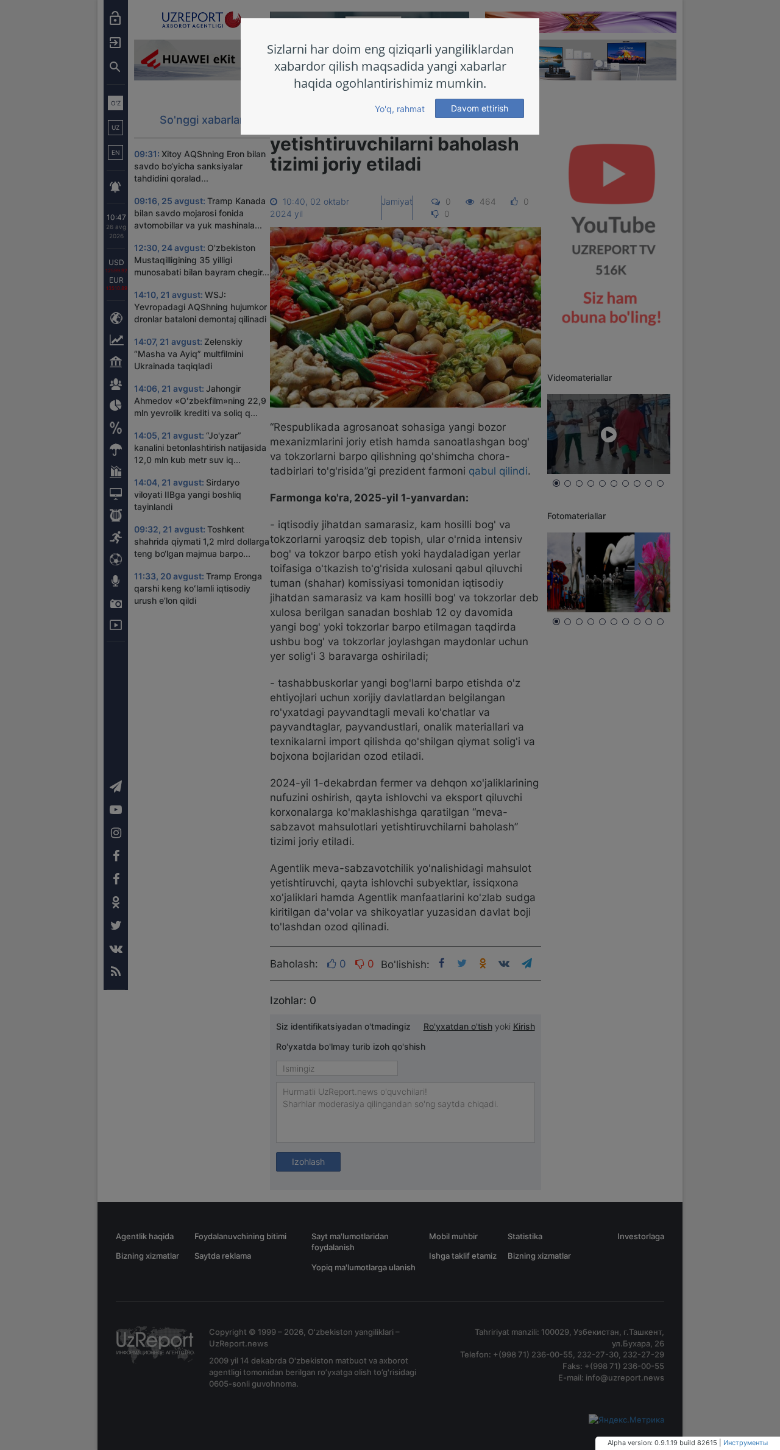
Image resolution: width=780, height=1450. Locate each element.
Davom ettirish (479, 108)
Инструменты (745, 1442)
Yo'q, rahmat (400, 109)
